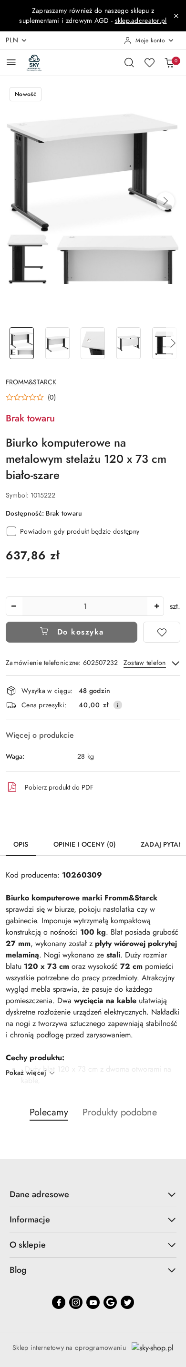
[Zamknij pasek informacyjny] (176, 15)
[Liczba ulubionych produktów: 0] (149, 62)
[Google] (110, 1302)
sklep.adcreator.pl (141, 20)
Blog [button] (18, 1270)
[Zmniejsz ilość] (13, 606)
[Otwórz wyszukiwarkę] (129, 62)
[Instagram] (76, 1302)
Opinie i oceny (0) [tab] (84, 844)
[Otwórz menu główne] (11, 62)
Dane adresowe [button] (39, 1194)
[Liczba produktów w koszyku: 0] (169, 62)
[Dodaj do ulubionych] (161, 632)
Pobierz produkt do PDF (59, 787)
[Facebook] (58, 1302)
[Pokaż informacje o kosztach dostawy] (118, 705)
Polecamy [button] (49, 1112)
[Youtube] (93, 1302)
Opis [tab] (21, 844)
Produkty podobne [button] (120, 1112)
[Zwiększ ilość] (156, 606)
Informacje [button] (30, 1219)
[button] (165, 201)
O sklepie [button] (28, 1245)
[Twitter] (127, 1302)
